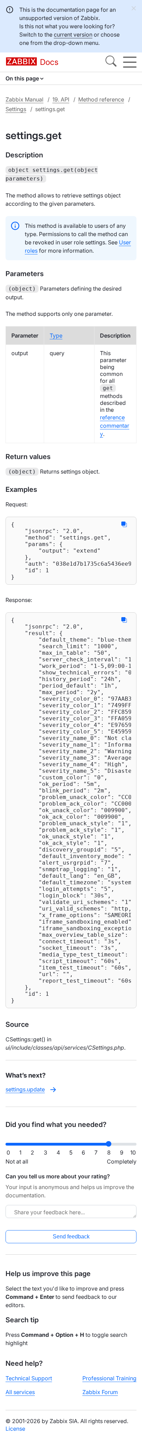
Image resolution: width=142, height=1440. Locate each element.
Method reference (101, 99)
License (15, 1428)
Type (56, 335)
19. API (60, 99)
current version (73, 34)
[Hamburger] (129, 62)
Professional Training (109, 1378)
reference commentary (114, 425)
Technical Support (29, 1378)
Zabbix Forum (100, 1392)
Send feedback (71, 1236)
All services (20, 1392)
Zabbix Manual (24, 99)
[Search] (110, 62)
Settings (16, 109)
